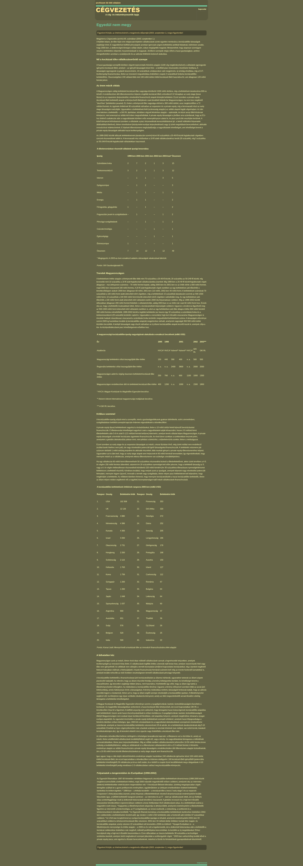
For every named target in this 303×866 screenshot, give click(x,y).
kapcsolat (202, 9)
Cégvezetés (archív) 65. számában (121, 39)
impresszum (202, 863)
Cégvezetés (118, 10)
